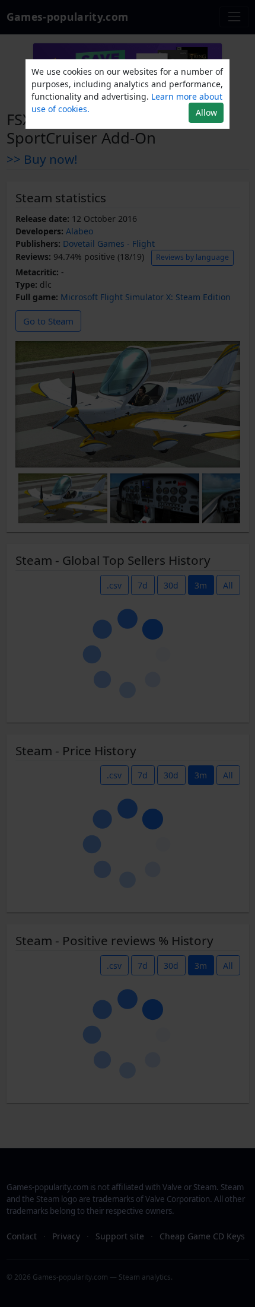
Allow (206, 112)
